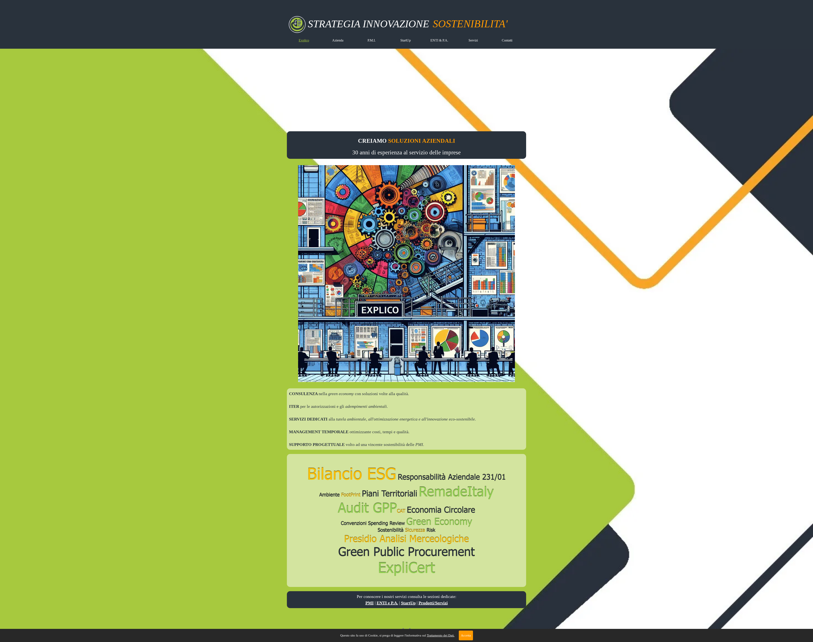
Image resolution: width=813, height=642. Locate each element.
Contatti (507, 40)
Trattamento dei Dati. (441, 635)
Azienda (337, 40)
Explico (304, 40)
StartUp (405, 40)
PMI (369, 602)
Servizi (473, 40)
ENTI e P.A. (387, 602)
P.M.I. (372, 40)
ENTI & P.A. (439, 40)
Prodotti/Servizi (433, 602)
